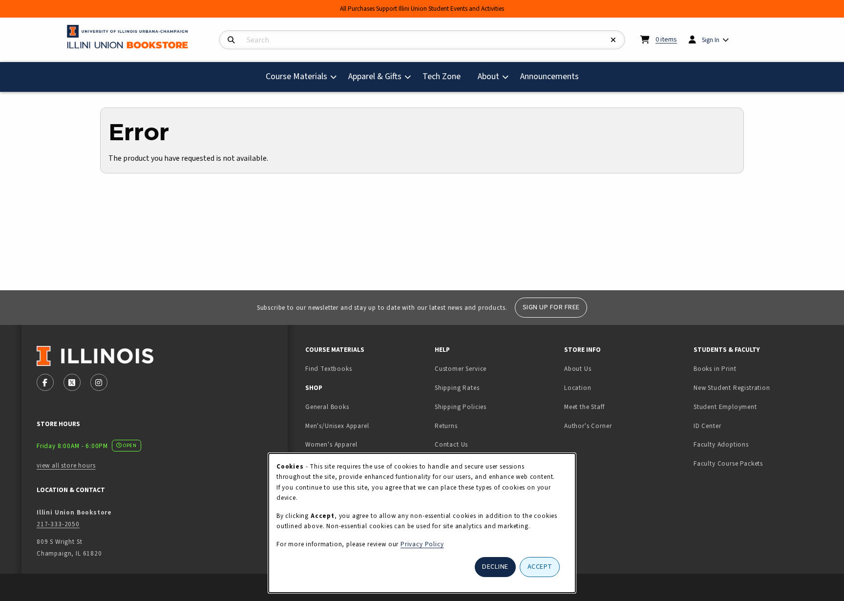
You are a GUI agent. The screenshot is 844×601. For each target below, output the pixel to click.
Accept (540, 566)
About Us (577, 368)
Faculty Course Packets (728, 463)
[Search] (231, 40)
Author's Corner (588, 425)
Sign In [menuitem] (710, 39)
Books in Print (746, 368)
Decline (495, 566)
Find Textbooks (328, 368)
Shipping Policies (460, 406)
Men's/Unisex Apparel (337, 425)
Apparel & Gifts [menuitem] (374, 76)
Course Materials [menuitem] (296, 76)
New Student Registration (732, 387)
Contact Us (451, 444)
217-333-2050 (58, 524)
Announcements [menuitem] (549, 76)
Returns (446, 425)
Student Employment (754, 406)
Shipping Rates (457, 387)
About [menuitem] (488, 76)
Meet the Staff (584, 406)
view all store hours (66, 465)
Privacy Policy (422, 544)
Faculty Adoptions (721, 444)
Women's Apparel (331, 444)
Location (577, 387)
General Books (327, 406)
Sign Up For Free (551, 307)
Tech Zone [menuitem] (445, 76)
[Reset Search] (613, 40)
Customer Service (460, 368)
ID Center (738, 425)
